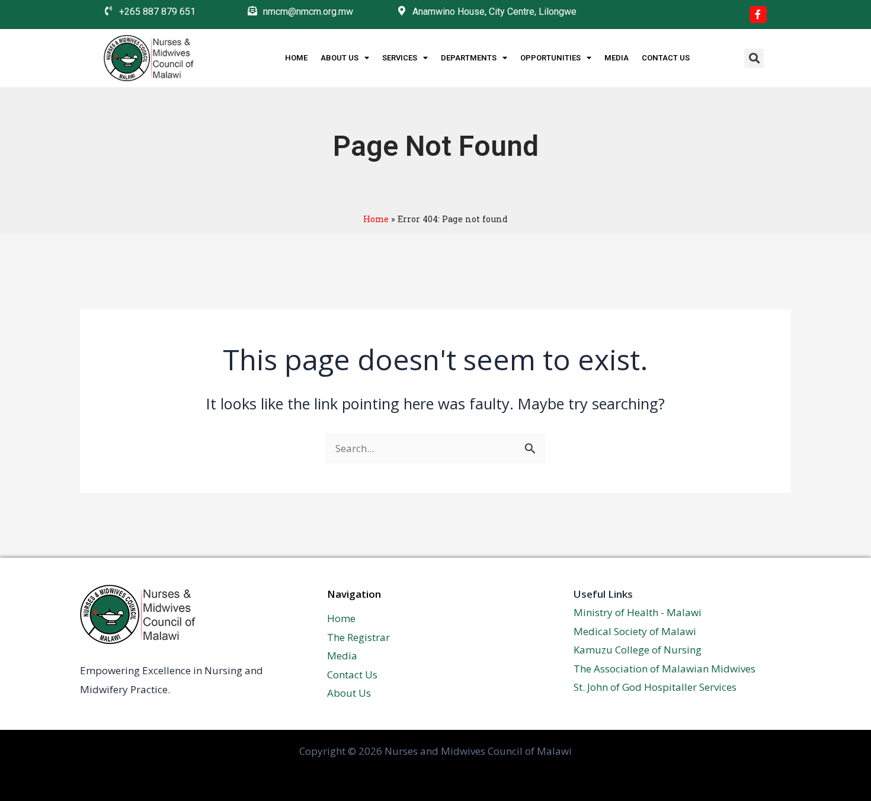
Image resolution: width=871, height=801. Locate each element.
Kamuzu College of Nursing (638, 649)
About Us (339, 57)
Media (616, 57)
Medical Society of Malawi (635, 631)
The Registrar (358, 637)
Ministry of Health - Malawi (638, 612)
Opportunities (550, 57)
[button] (754, 58)
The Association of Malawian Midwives (664, 668)
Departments (469, 57)
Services (399, 57)
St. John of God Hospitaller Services (655, 687)
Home (296, 57)
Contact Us (666, 57)
